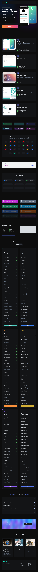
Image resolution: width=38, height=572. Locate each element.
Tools (23, 2)
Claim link (10, 26)
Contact (29, 566)
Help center (29, 564)
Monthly (17, 244)
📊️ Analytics (4, 20)
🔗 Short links (13, 14)
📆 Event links (4, 17)
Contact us (27, 486)
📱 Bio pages (4, 14)
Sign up (33, 2)
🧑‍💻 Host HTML (13, 17)
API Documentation (8, 234)
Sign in (29, 2)
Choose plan (10, 325)
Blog (25, 2)
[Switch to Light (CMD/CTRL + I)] (35, 561)
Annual (21, 244)
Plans (20, 564)
